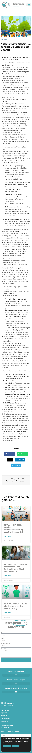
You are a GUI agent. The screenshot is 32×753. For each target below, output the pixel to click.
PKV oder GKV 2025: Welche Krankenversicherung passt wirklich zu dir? (13, 528)
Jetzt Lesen (7, 536)
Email (2, 638)
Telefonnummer (5, 643)
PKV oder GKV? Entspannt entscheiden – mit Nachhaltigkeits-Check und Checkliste (15, 568)
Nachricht (4, 649)
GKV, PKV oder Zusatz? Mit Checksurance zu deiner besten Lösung (15, 606)
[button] (28, 4)
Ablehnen (15, 746)
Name (2, 632)
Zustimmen (7, 746)
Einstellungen (9, 741)
